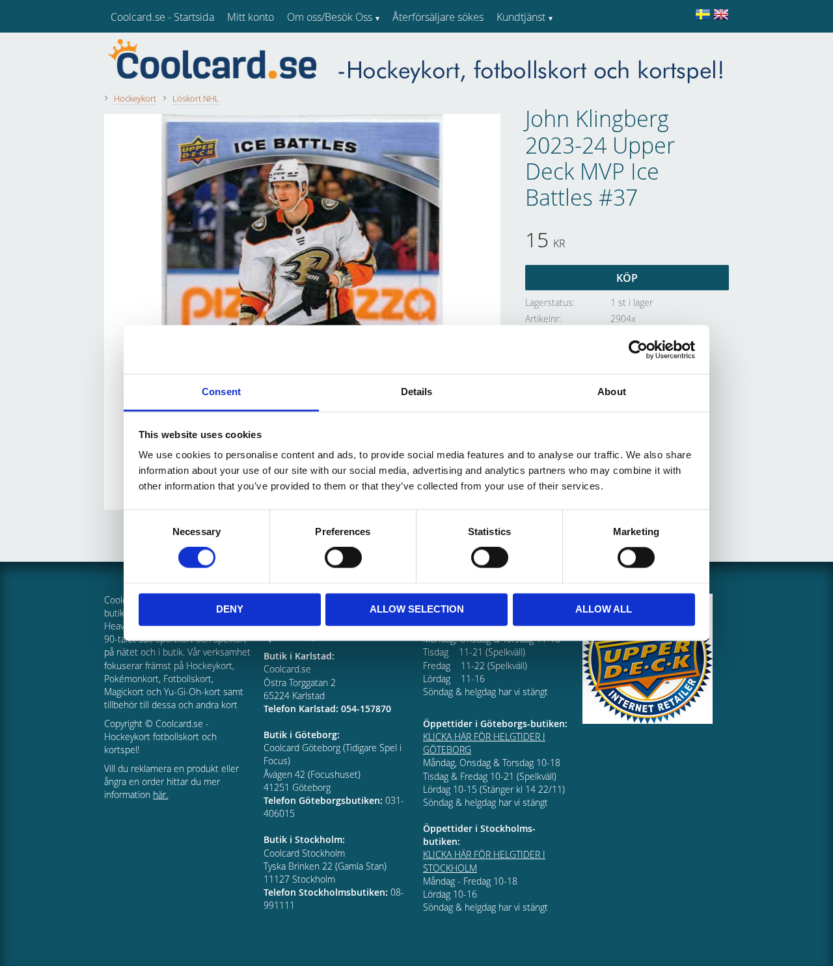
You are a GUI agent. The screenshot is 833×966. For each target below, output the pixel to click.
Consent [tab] (221, 391)
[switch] (343, 557)
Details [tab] (417, 391)
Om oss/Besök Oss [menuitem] (329, 17)
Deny (229, 608)
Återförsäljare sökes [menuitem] (438, 17)
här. (160, 794)
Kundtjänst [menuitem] (521, 17)
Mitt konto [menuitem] (250, 17)
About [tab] (611, 391)
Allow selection (417, 608)
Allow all (603, 608)
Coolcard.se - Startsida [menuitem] (162, 17)
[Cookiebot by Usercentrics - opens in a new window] (638, 349)
